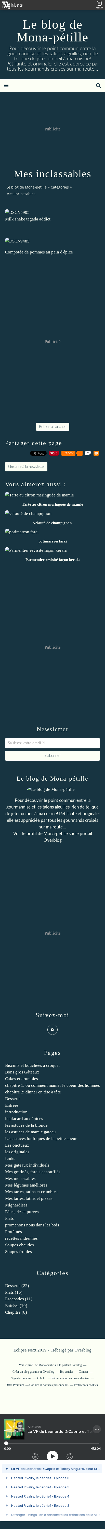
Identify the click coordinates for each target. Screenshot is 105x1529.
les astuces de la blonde (26, 1125)
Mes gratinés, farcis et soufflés (32, 1171)
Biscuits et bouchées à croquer (32, 1065)
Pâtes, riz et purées (22, 1211)
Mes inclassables (20, 1178)
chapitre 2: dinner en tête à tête (33, 1092)
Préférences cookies (86, 1385)
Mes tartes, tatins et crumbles (31, 1191)
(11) (18, 1299)
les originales (17, 1151)
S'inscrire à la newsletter (26, 467)
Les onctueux (17, 1145)
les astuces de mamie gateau (30, 1131)
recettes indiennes (21, 1238)
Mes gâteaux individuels (27, 1165)
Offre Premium (15, 1385)
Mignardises (16, 1205)
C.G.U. (41, 1378)
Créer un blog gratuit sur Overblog (33, 1371)
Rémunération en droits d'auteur (70, 1378)
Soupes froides (18, 1251)
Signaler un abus (21, 1378)
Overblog (82, 1350)
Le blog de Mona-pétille (52, 30)
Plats (9, 1218)
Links (10, 1158)
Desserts (12, 1098)
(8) (16, 1312)
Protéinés (13, 1231)
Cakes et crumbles (21, 1078)
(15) (13, 1292)
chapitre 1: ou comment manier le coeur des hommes (52, 1085)
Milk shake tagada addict (27, 219)
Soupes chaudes (19, 1245)
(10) (16, 1305)
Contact (83, 1371)
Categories (60, 187)
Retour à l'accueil (52, 427)
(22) (17, 1285)
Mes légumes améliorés (26, 1185)
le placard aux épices (24, 1118)
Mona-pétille (56, 834)
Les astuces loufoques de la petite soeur (41, 1138)
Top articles (66, 1371)
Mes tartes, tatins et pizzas (28, 1198)
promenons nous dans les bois (32, 1225)
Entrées (12, 1105)
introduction (16, 1112)
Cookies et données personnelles (49, 1385)
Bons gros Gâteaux (22, 1072)
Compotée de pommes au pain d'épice (39, 252)
